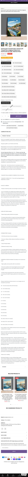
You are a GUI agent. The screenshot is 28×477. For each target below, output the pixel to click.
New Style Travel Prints (11, 125)
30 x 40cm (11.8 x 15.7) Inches (8, 86)
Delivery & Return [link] (14, 112)
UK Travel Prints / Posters (12, 127)
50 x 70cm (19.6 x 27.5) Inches (8, 93)
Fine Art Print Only (6, 102)
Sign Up (14, 451)
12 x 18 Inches (13, 80)
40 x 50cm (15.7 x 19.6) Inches (8, 90)
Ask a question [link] (23, 112)
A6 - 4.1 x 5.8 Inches (6, 63)
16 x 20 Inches (21, 80)
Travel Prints (20, 125)
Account (19, 475)
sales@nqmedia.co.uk (8, 417)
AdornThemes (14, 463)
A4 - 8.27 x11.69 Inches (6, 66)
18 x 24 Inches (13, 83)
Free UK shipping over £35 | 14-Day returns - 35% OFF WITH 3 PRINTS (14, 2)
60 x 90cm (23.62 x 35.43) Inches (9, 97)
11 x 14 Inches (20, 76)
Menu (8, 475)
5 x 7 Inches (16, 73)
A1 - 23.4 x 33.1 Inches (18, 69)
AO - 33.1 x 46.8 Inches (6, 73)
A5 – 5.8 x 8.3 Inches (17, 63)
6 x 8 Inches (4, 76)
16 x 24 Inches (5, 83)
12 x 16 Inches (4, 80)
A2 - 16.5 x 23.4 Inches (6, 69)
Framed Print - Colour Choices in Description (11, 106)
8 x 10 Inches (12, 76)
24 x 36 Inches (22, 83)
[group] (14, 27)
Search (13, 475)
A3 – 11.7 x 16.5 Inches (18, 66)
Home (2, 8)
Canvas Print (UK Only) (7, 109)
